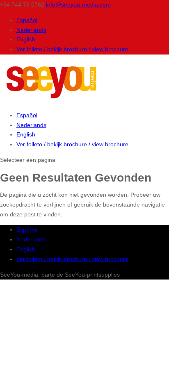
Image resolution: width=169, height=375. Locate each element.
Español (26, 20)
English (25, 39)
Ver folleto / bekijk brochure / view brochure (72, 49)
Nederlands (31, 30)
